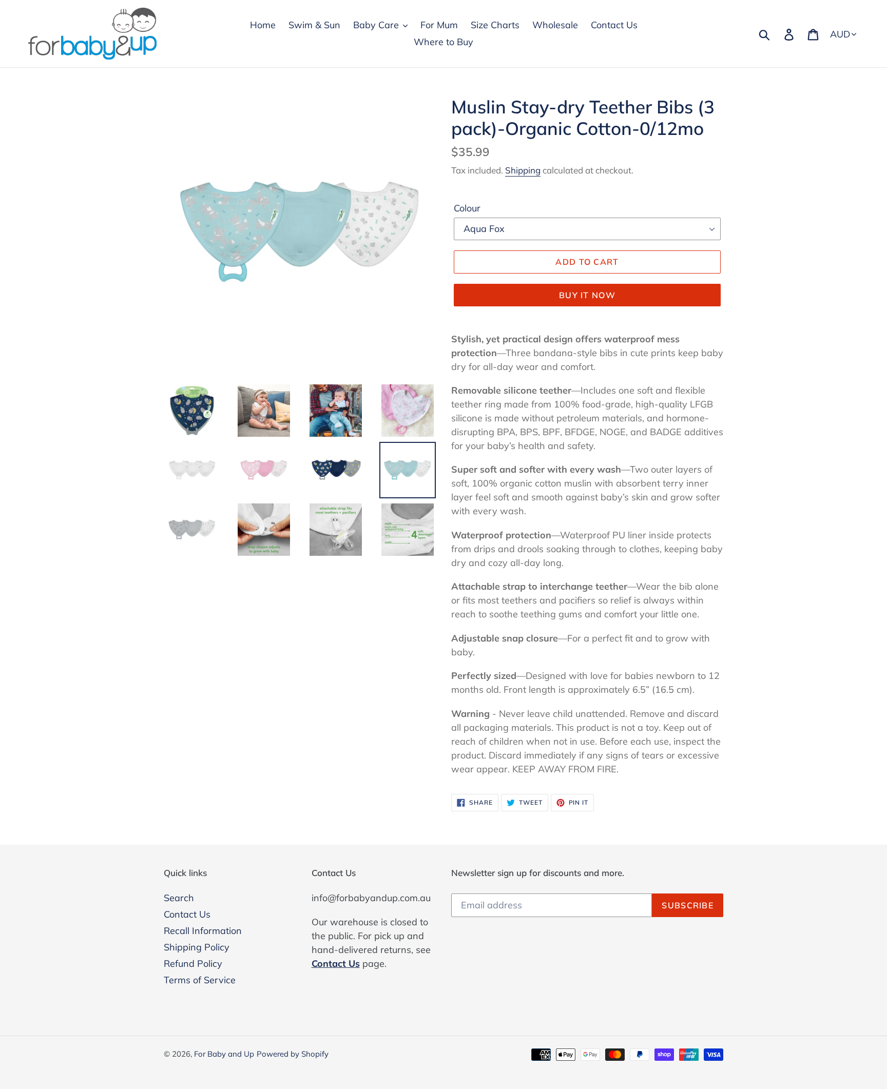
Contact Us (187, 914)
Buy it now (587, 295)
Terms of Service (200, 980)
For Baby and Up (224, 1054)
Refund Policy (193, 963)
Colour (467, 208)
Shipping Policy (196, 947)
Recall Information (203, 931)
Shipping (523, 170)
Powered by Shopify (293, 1054)
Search (179, 898)
